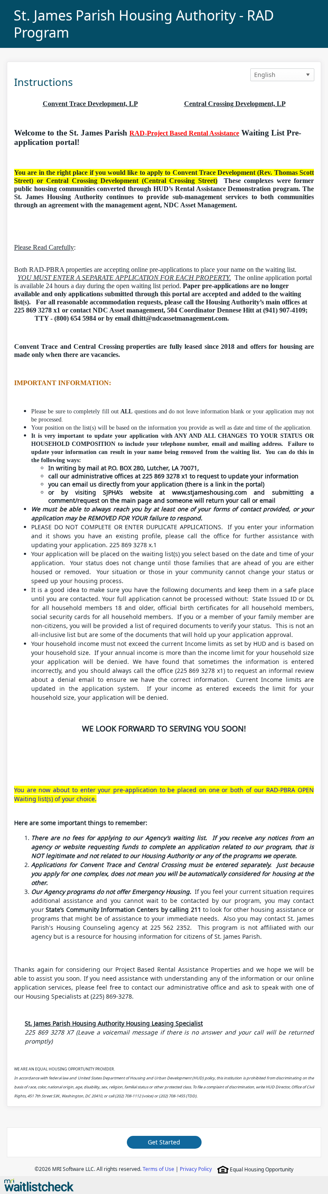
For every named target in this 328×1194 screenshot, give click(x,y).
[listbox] (282, 74)
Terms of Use (158, 1169)
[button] (308, 75)
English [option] (264, 75)
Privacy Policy (196, 1169)
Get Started (164, 1142)
